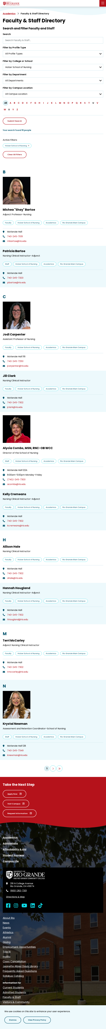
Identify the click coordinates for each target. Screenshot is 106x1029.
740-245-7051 (15, 236)
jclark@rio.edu (14, 407)
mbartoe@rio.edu (16, 241)
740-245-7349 (15, 750)
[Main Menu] (102, 3)
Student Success (13, 855)
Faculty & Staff (12, 997)
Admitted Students (14, 992)
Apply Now (12, 794)
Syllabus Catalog (13, 976)
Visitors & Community (16, 1002)
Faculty (8, 222)
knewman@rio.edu (17, 755)
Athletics (8, 932)
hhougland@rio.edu (17, 619)
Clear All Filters (14, 154)
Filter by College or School (17, 61)
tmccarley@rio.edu (17, 672)
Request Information (17, 813)
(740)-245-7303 (16, 479)
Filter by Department (14, 74)
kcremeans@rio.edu (18, 526)
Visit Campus (13, 803)
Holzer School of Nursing (16, 145)
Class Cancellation (14, 961)
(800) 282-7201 (18, 891)
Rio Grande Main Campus (74, 222)
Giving (6, 942)
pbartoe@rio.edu (16, 282)
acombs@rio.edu (16, 484)
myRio (6, 956)
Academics (9, 13)
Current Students (13, 987)
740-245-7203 (15, 278)
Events (7, 927)
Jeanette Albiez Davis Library (20, 966)
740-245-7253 (15, 361)
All (5, 103)
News (6, 922)
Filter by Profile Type (14, 47)
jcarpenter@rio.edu (17, 366)
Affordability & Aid (14, 849)
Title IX (7, 951)
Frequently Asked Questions (20, 971)
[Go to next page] (53, 768)
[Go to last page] (59, 768)
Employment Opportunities (19, 947)
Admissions (10, 843)
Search (7, 34)
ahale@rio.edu (15, 578)
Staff (7, 264)
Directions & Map (15, 896)
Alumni (7, 937)
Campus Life (11, 861)
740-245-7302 (15, 402)
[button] (12, 1020)
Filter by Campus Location (18, 87)
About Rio (9, 918)
